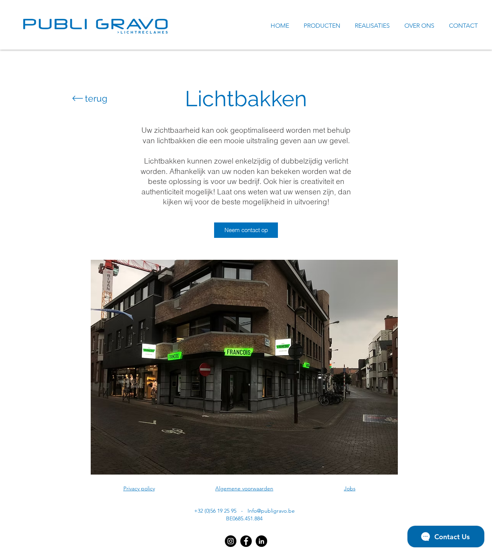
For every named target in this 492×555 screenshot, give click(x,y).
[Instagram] (230, 541)
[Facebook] (246, 541)
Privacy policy (139, 488)
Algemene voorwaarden (244, 488)
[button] (244, 367)
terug (96, 98)
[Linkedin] (261, 541)
